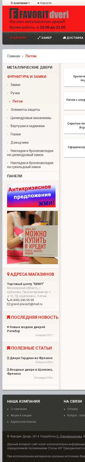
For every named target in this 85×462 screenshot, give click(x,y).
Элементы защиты (23, 109)
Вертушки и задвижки (26, 126)
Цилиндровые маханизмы (29, 118)
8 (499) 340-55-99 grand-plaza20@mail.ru (29, 294)
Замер (46, 38)
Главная (13, 56)
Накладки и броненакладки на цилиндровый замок (30, 153)
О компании (19, 3)
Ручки (13, 93)
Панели (14, 176)
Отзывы (72, 409)
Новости (45, 3)
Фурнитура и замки (26, 77)
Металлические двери (29, 67)
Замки (13, 85)
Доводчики (18, 142)
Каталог (20, 38)
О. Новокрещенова (69, 436)
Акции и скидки (21, 415)
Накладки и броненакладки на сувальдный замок (30, 165)
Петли (16, 101)
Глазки (14, 134)
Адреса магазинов (23, 421)
